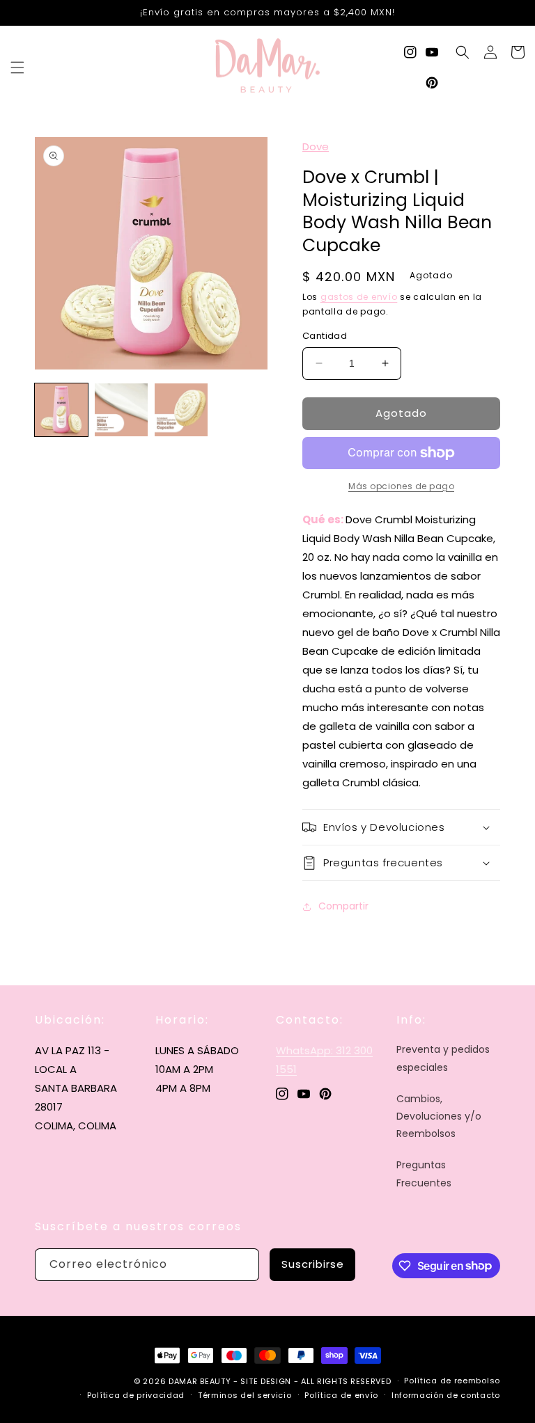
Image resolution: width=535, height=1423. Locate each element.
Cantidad (324, 335)
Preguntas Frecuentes (423, 1173)
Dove (315, 146)
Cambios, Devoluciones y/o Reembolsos (438, 1116)
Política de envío (341, 1395)
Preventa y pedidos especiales (443, 1058)
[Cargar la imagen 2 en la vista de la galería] (121, 409)
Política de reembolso (452, 1380)
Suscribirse (312, 1264)
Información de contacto (445, 1395)
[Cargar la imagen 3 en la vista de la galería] (181, 409)
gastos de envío (359, 297)
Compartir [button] (343, 906)
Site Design (265, 1381)
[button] (17, 67)
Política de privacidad (136, 1395)
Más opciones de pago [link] (401, 486)
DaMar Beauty (200, 1381)
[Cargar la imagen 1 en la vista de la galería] (61, 409)
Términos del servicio (245, 1395)
